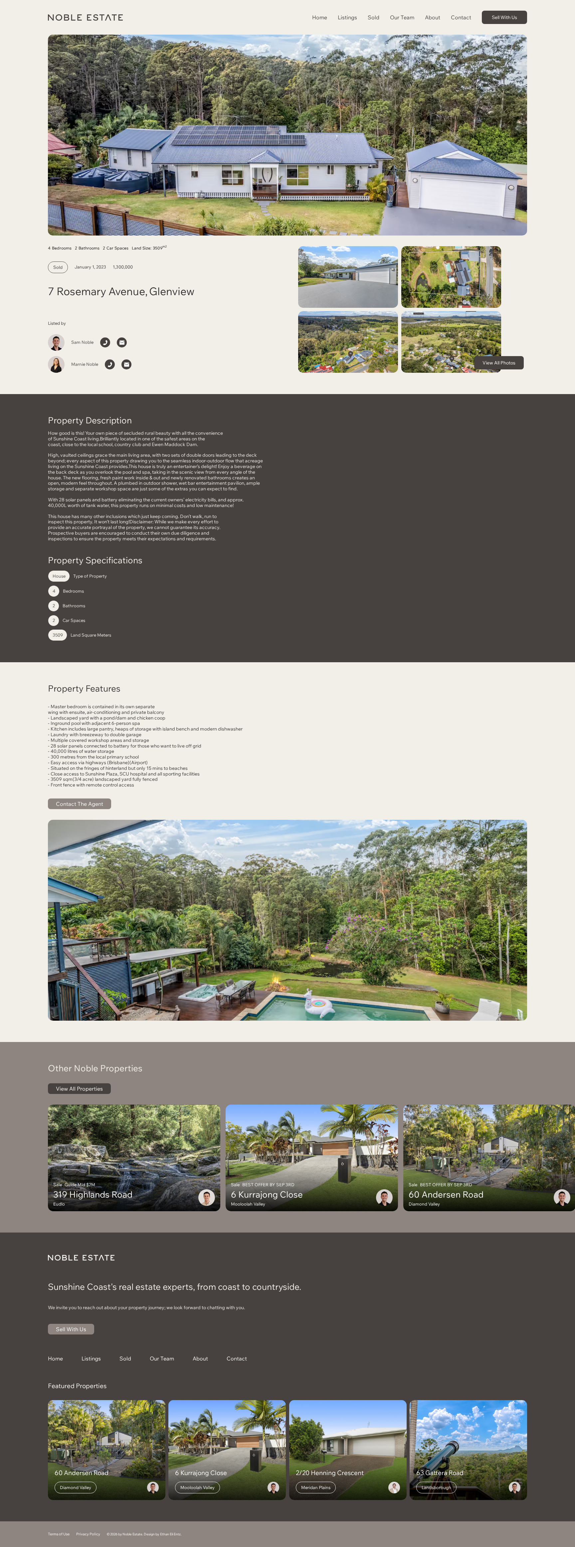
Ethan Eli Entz (170, 1534)
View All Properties (79, 1088)
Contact (461, 17)
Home (319, 17)
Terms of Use (59, 1534)
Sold (373, 17)
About (432, 17)
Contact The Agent (79, 803)
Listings (347, 17)
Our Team (402, 17)
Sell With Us (504, 17)
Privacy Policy (88, 1534)
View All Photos (498, 362)
